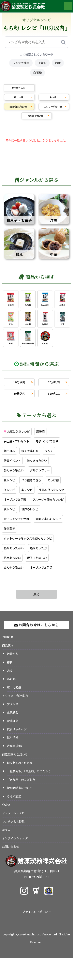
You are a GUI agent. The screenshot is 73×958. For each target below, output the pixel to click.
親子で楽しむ (29, 451)
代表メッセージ (17, 729)
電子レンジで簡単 (46, 441)
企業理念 (12, 721)
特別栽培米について (19, 788)
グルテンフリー (40, 470)
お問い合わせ (10, 846)
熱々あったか (38, 548)
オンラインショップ (15, 838)
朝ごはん (9, 451)
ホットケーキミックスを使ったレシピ (28, 538)
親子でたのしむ (37, 558)
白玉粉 (37, 72)
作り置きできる (31, 480)
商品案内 (7, 645)
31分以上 (54, 393)
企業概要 (12, 712)
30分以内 (19, 393)
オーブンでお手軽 (15, 499)
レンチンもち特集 (13, 821)
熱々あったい (12, 558)
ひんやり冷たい (14, 470)
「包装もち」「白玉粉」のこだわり (29, 771)
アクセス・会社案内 (15, 695)
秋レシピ (9, 509)
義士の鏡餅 (14, 687)
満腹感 (40, 431)
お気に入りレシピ (17, 431)
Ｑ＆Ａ (6, 804)
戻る (36, 594)
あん (10, 670)
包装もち (12, 654)
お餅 (58, 63)
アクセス (12, 704)
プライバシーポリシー (36, 911)
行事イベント (12, 460)
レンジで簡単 (20, 63)
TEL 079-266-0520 (37, 877)
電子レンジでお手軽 (16, 519)
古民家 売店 (14, 746)
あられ (11, 679)
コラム (6, 830)
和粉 (10, 662)
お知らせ (7, 637)
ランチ (49, 451)
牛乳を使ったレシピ (51, 490)
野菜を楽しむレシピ (48, 519)
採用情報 (12, 737)
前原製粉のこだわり (15, 754)
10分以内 (19, 382)
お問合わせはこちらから (38, 624)
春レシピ (27, 490)
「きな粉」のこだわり (21, 779)
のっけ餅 (53, 480)
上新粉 (42, 63)
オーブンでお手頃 (41, 567)
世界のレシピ (29, 509)
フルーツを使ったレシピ (48, 499)
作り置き (9, 528)
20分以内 (54, 382)
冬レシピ (9, 490)
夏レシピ (9, 480)
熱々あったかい (37, 460)
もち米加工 (14, 796)
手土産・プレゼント (16, 441)
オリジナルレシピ (13, 813)
